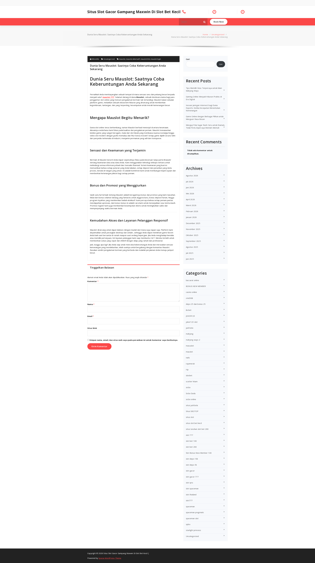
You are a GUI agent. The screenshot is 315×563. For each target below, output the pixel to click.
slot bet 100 (191, 441)
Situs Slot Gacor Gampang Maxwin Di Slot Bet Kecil (134, 12)
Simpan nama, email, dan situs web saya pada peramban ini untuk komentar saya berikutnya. (133, 340)
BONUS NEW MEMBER (196, 286)
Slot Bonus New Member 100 (199, 453)
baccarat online (192, 280)
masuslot (190, 345)
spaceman (190, 506)
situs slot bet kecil (194, 423)
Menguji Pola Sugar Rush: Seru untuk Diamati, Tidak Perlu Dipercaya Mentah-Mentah (205, 126)
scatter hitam (192, 381)
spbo (188, 524)
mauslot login (156, 59)
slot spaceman (192, 488)
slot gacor (190, 470)
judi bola (189, 328)
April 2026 (190, 199)
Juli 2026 (189, 181)
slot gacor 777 (192, 476)
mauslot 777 (108, 97)
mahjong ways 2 (193, 340)
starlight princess (193, 530)
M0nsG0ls (95, 59)
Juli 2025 (189, 253)
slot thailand (191, 494)
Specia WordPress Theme (110, 558)
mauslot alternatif (133, 59)
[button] (204, 22)
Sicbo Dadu (191, 393)
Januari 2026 (191, 217)
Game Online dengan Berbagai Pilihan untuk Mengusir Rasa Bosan (204, 117)
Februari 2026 (192, 211)
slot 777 (189, 435)
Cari (188, 59)
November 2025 (193, 229)
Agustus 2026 (192, 175)
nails (188, 357)
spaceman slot (192, 518)
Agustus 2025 (192, 247)
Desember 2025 (193, 223)
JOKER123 (190, 316)
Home (205, 34)
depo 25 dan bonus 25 (195, 304)
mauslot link (145, 59)
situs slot (190, 417)
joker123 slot (192, 322)
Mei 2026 (190, 193)
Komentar (92, 281)
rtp (187, 369)
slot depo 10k (192, 459)
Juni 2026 (190, 187)
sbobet (189, 375)
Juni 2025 (190, 259)
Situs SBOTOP (192, 411)
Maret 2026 (191, 205)
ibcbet (188, 310)
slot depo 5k (191, 465)
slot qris (189, 482)
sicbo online (191, 399)
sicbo (188, 387)
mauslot (122, 59)
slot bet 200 (191, 447)
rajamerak (190, 363)
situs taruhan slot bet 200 (197, 429)
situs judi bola (192, 405)
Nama (90, 304)
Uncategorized (217, 34)
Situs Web (92, 328)
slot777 (189, 500)
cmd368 (189, 298)
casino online (191, 292)
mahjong (189, 334)
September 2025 (193, 241)
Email (90, 316)
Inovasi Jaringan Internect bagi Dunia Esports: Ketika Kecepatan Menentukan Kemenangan (203, 108)
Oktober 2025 (192, 235)
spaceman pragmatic (195, 512)
